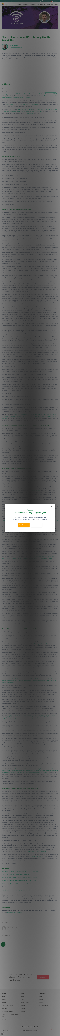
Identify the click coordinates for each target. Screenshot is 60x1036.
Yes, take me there (23, 525)
